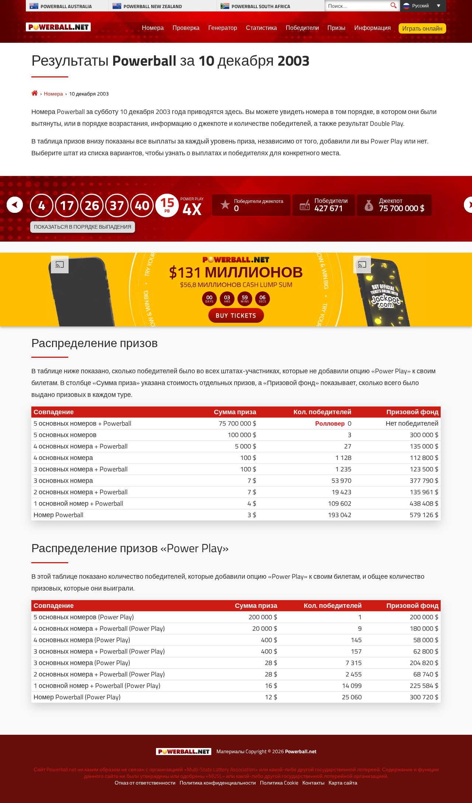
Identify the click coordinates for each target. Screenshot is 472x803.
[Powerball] (34, 93)
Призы (336, 27)
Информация (372, 27)
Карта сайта (343, 782)
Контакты (313, 782)
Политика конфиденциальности (218, 782)
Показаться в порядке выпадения (82, 227)
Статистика (261, 27)
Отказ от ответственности (145, 782)
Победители (302, 27)
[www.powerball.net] (58, 26)
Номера (153, 27)
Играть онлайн (422, 28)
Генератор (222, 27)
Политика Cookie (279, 782)
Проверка (186, 27)
